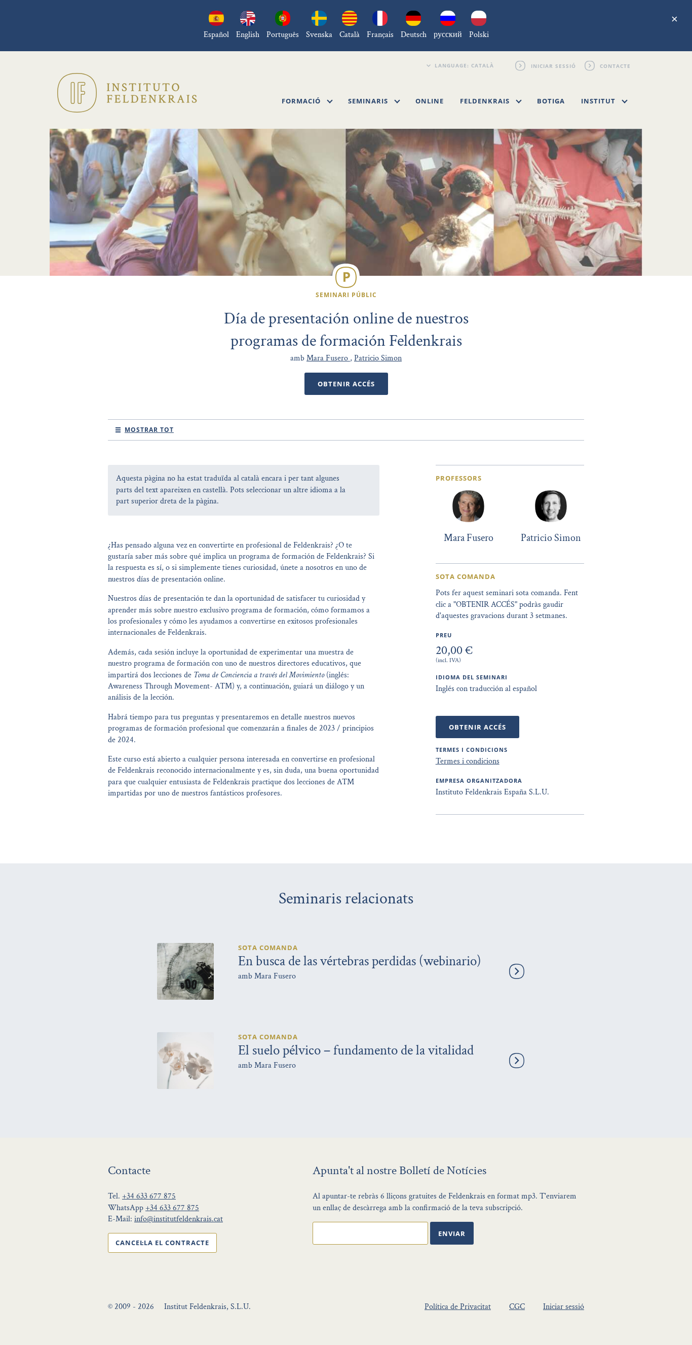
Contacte (616, 65)
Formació (302, 100)
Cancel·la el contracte (162, 1242)
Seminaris (369, 100)
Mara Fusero (328, 358)
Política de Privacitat (458, 1306)
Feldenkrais (486, 100)
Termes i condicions (467, 761)
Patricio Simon (378, 358)
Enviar (452, 1233)
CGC (517, 1306)
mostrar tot (149, 429)
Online (429, 100)
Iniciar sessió (553, 65)
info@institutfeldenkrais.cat (178, 1219)
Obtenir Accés (346, 383)
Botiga (551, 100)
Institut (599, 100)
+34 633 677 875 (149, 1196)
